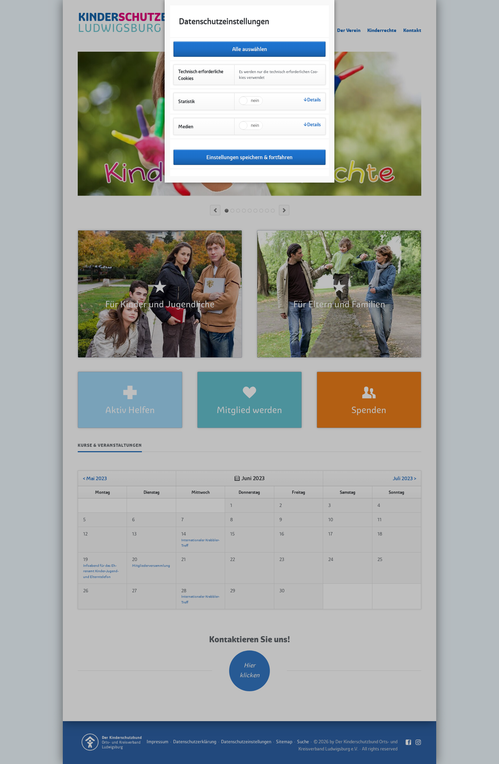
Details (314, 99)
